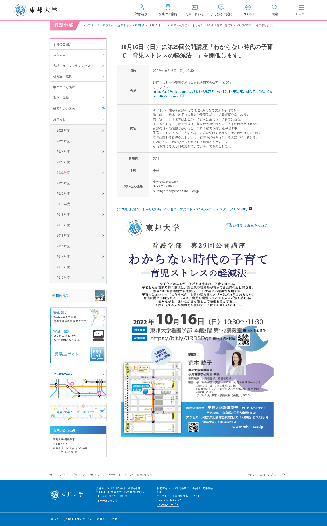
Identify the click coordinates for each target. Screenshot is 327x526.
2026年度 (63, 130)
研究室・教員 (62, 76)
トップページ (91, 25)
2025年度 (63, 141)
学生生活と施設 (64, 87)
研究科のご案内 (64, 108)
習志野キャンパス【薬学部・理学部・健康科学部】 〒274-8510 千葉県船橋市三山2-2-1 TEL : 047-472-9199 (185, 496)
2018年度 (63, 214)
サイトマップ (58, 475)
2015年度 (63, 246)
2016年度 (63, 235)
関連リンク (145, 475)
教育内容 (59, 55)
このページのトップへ (260, 475)
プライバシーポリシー (87, 475)
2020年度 (63, 193)
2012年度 (63, 278)
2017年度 (63, 225)
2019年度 (63, 204)
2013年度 (63, 267)
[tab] (274, 10)
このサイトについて (120, 475)
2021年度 (63, 183)
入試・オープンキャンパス (72, 65)
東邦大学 (40, 10)
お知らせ (123, 25)
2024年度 (63, 151)
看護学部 (108, 25)
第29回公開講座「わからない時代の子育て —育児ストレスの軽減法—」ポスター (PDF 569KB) (182, 209)
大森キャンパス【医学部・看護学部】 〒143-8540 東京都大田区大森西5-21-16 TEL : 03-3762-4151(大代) (120, 494)
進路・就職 (61, 97)
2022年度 (138, 25)
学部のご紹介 (62, 44)
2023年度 (63, 162)
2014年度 (63, 256)
